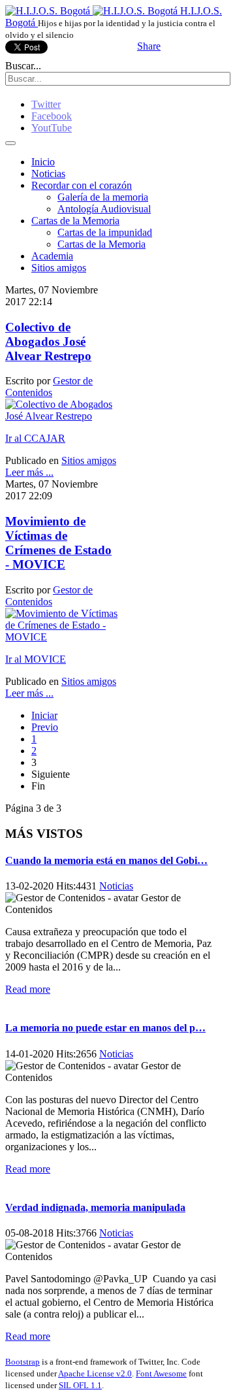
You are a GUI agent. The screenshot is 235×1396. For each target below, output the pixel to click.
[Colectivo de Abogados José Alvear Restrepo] (61, 416)
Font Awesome (161, 1373)
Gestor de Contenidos (49, 386)
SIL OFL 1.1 (80, 1385)
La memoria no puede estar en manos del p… (105, 1027)
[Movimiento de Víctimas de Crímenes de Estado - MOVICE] (61, 636)
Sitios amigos (58, 267)
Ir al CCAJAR (35, 438)
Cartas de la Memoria (75, 220)
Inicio (43, 161)
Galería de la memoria (102, 197)
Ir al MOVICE (35, 659)
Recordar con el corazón (81, 185)
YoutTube (51, 127)
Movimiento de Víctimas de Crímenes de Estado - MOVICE (58, 542)
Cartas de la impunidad (104, 232)
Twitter (46, 104)
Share (149, 46)
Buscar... (23, 65)
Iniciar (44, 715)
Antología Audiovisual (104, 208)
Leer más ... (29, 472)
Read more (27, 989)
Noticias (48, 173)
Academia (52, 255)
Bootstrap (22, 1362)
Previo (44, 727)
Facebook (51, 116)
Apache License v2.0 (95, 1373)
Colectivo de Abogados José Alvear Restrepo (48, 341)
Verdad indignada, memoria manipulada (95, 1207)
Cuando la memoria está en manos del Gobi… (106, 860)
